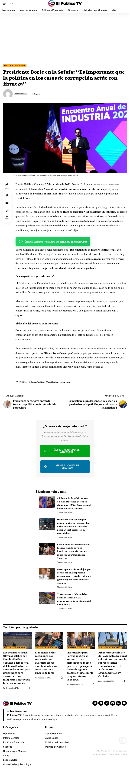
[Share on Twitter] (7, 195)
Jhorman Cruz (20, 94)
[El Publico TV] (65, 3)
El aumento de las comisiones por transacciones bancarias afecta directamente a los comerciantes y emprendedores (46, 662)
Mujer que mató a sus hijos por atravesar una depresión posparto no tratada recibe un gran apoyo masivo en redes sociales (74, 576)
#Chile (32, 382)
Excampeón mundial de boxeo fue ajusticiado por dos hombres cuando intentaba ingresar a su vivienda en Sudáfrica (73, 551)
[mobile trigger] (6, 3)
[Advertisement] (65, 40)
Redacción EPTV (12, 688)
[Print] (7, 218)
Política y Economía (14, 65)
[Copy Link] (7, 210)
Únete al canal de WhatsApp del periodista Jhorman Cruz (55, 241)
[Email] (7, 202)
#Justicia (40, 382)
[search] (124, 3)
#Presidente (51, 382)
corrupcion (64, 382)
